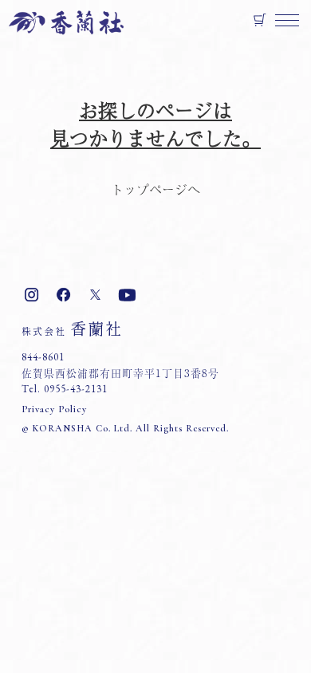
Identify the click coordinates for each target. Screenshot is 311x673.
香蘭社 (72, 328)
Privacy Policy (54, 409)
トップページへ (155, 189)
